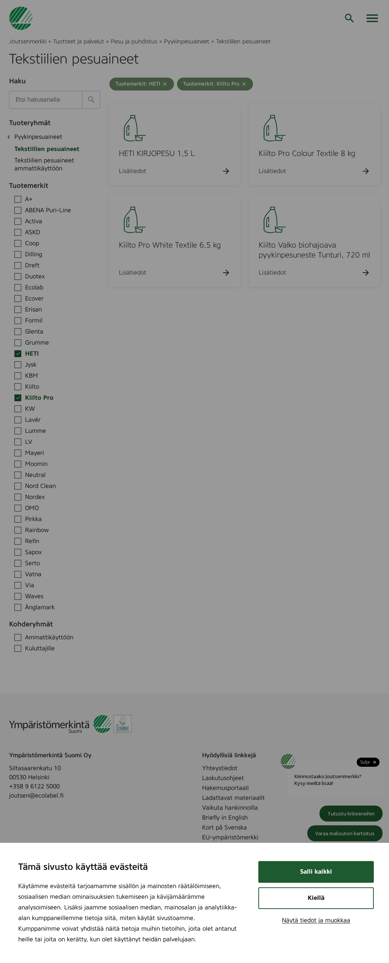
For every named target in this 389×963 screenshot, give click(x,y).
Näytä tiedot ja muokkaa (316, 920)
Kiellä (316, 898)
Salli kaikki (316, 872)
